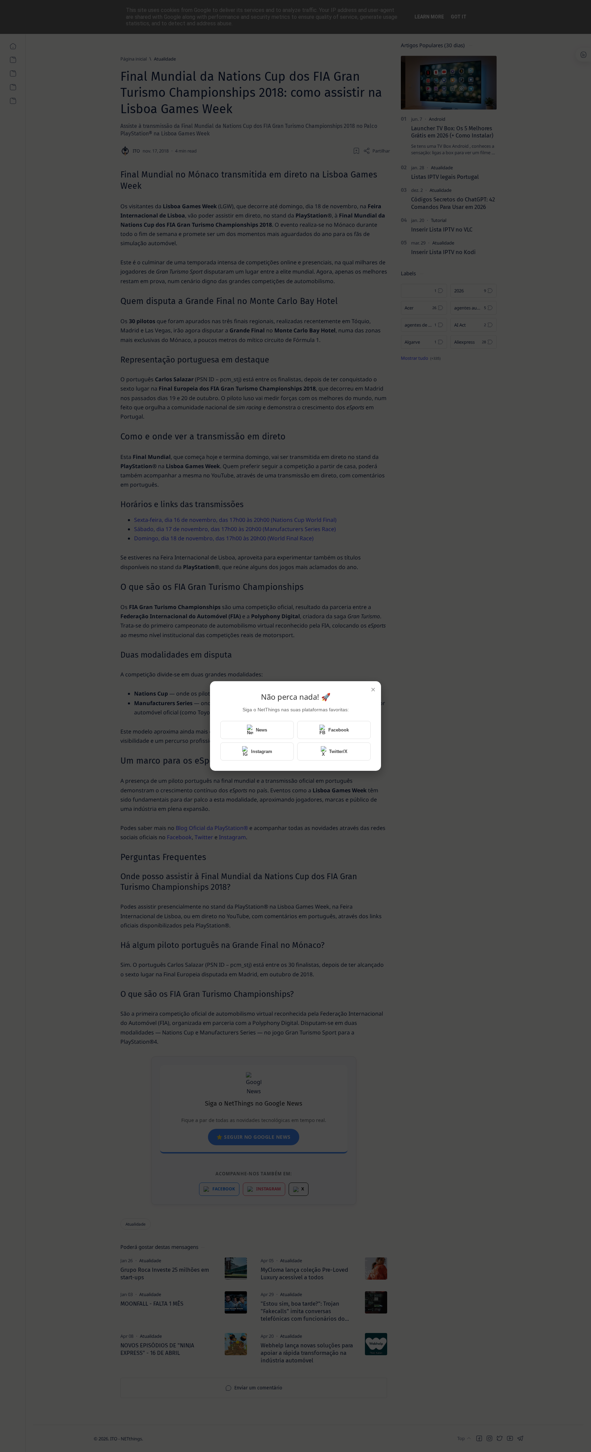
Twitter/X (338, 751)
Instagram (261, 751)
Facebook (338, 729)
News (261, 729)
